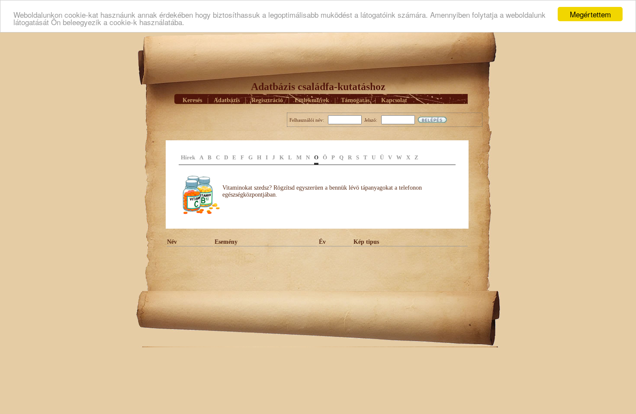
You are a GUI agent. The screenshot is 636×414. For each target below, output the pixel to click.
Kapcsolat (394, 100)
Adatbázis (227, 100)
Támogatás (355, 100)
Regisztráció (267, 100)
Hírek (188, 157)
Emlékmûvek (312, 100)
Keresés (192, 100)
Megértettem (590, 14)
